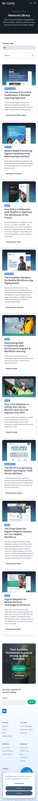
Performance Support (26, 729)
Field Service (6, 748)
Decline (19, 793)
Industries (5, 744)
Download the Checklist (14, 307)
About (4, 772)
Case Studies (24, 748)
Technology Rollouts (26, 726)
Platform (4, 726)
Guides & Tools (24, 751)
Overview (5, 722)
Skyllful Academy (7, 736)
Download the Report (14, 174)
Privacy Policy (25, 778)
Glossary (22, 761)
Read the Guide (11, 369)
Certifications (24, 757)
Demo (4, 733)
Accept (19, 788)
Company (5, 769)
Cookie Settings (19, 783)
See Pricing (19, 675)
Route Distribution (7, 751)
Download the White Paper (16, 115)
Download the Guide (13, 242)
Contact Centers (7, 754)
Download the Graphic (14, 493)
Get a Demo (19, 668)
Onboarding (23, 733)
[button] (31, 3)
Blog (21, 754)
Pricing (4, 729)
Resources (23, 744)
